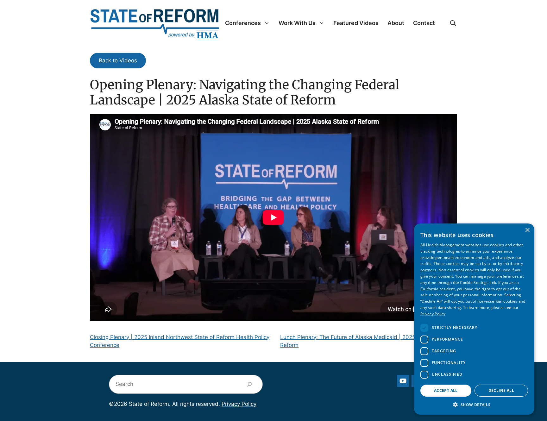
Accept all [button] (446, 390)
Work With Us (297, 23)
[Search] (249, 384)
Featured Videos (356, 23)
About (395, 23)
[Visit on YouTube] (403, 381)
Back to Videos (118, 60)
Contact (424, 23)
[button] (453, 23)
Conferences (243, 23)
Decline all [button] (501, 390)
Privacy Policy (239, 404)
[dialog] (474, 319)
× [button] (527, 230)
